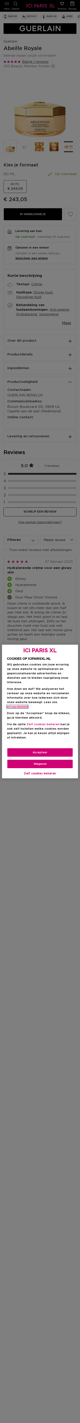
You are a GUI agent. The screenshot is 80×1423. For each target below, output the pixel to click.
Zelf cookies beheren (40, 773)
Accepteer (40, 752)
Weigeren (40, 764)
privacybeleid (17, 706)
